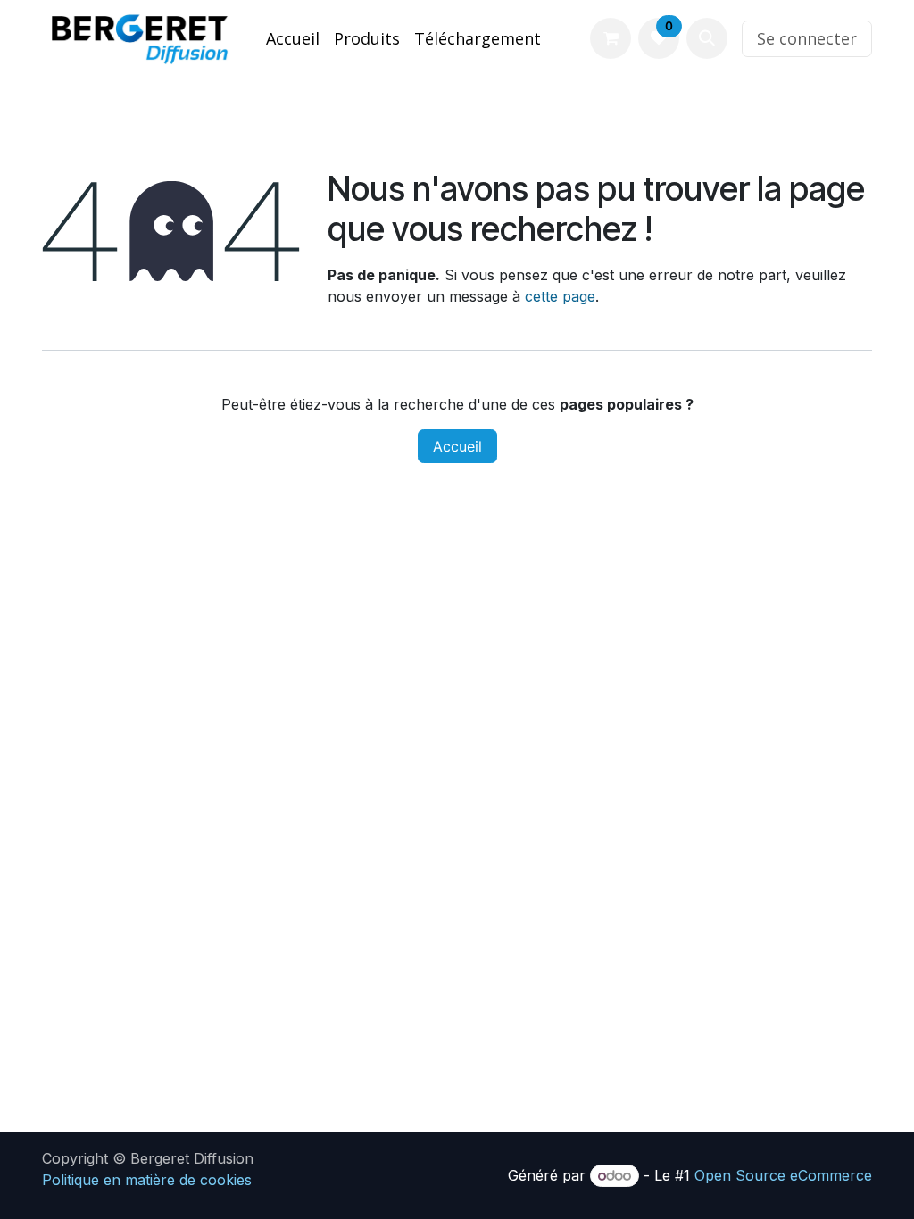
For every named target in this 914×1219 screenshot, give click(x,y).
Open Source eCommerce (783, 1175)
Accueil (457, 446)
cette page (560, 296)
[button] (706, 38)
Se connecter (807, 38)
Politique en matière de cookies (147, 1180)
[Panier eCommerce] (610, 38)
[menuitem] (293, 39)
